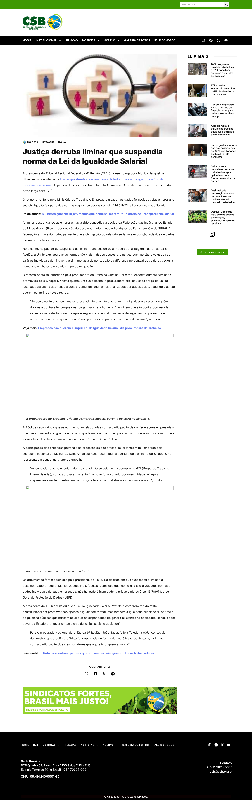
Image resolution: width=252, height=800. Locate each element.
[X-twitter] (218, 40)
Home (27, 40)
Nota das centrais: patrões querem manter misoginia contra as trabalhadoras (98, 653)
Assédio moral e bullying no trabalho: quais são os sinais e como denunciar (222, 130)
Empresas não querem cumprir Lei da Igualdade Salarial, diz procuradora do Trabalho (99, 328)
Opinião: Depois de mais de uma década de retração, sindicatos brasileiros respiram (223, 217)
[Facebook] (211, 40)
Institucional (46, 40)
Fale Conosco (165, 40)
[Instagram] (203, 40)
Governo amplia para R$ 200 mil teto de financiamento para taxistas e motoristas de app (223, 110)
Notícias (88, 40)
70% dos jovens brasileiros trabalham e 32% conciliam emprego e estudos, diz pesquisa (223, 70)
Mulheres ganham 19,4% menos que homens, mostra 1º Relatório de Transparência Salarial (108, 214)
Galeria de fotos (137, 40)
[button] (86, 673)
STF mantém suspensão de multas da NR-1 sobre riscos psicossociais (223, 90)
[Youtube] (226, 40)
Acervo (109, 40)
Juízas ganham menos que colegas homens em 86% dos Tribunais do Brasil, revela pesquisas (224, 151)
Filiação (72, 40)
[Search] (226, 4)
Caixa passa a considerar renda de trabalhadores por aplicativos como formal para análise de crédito (223, 173)
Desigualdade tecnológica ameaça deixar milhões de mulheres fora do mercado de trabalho (223, 196)
